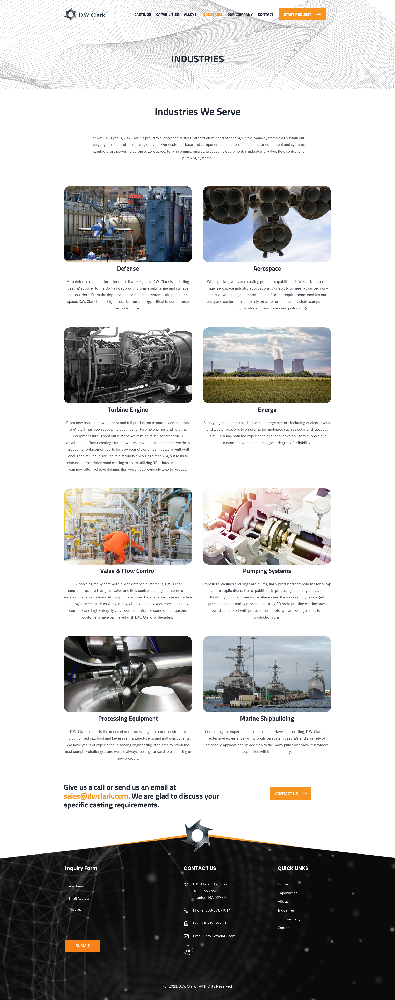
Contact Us (286, 793)
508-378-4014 (218, 910)
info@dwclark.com (220, 936)
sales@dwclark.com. (97, 795)
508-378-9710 (213, 923)
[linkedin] (188, 950)
